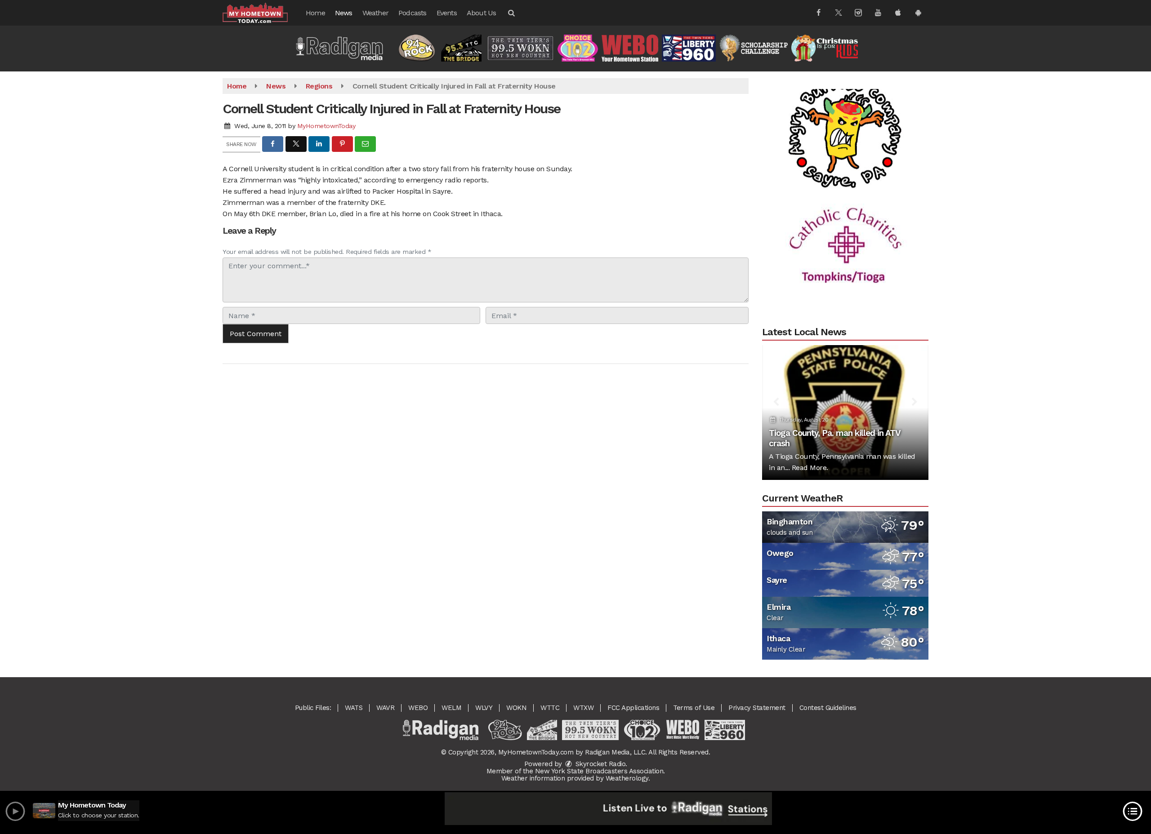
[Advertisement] (845, 115)
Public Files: (313, 708)
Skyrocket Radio (599, 764)
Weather (375, 13)
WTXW (583, 708)
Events (447, 13)
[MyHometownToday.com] (262, 12)
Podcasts (412, 13)
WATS (353, 708)
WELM (451, 708)
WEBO (418, 708)
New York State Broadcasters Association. (600, 771)
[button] (511, 13)
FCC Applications (633, 708)
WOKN (516, 708)
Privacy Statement (756, 708)
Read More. (810, 467)
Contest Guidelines (828, 708)
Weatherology (627, 778)
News (343, 13)
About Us (481, 13)
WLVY (483, 708)
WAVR (385, 708)
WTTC (549, 708)
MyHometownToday (326, 125)
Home (315, 13)
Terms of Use (693, 708)
